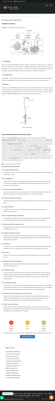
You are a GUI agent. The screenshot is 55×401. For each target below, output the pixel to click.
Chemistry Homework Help (13, 365)
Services (20, 393)
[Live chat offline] (51, 397)
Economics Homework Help (13, 354)
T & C (46, 393)
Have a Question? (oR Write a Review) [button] (12, 164)
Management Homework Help (13, 361)
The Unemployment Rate (10, 282)
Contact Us (40, 393)
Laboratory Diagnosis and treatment (13, 198)
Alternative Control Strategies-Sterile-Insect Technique (18, 293)
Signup (46, 5)
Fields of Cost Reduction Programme (13, 189)
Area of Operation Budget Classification (14, 215)
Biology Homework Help (12, 370)
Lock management (8, 178)
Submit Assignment (27, 336)
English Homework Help (12, 373)
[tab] (27, 164)
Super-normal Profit (9, 206)
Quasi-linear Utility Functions (11, 169)
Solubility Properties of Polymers (12, 233)
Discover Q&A (27, 393)
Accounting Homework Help (13, 351)
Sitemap (34, 393)
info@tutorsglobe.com (20, 1)
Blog (29, 395)
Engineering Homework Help (13, 375)
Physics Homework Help (12, 363)
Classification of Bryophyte (13, 17)
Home (3, 17)
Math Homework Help (11, 368)
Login (51, 5)
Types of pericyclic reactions (11, 304)
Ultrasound (6, 252)
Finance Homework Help (12, 356)
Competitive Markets (9, 270)
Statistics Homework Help (12, 358)
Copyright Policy (23, 395)
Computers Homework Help (13, 377)
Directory (38, 395)
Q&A (33, 395)
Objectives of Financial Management (13, 261)
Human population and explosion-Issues (14, 224)
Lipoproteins (7, 243)
